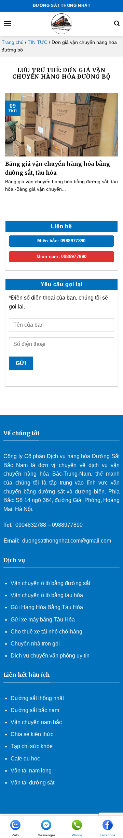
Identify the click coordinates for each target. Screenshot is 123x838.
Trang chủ (13, 42)
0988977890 (67, 525)
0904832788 (30, 525)
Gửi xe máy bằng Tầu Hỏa (43, 619)
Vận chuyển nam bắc (36, 722)
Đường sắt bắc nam (35, 710)
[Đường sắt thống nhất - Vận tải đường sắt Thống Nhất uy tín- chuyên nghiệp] (61, 24)
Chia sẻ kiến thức (32, 734)
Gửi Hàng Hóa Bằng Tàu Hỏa (47, 607)
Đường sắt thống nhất (37, 698)
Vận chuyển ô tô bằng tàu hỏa (47, 595)
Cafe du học (25, 758)
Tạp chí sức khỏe (32, 746)
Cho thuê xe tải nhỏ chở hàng (46, 632)
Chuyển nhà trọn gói (35, 644)
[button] (7, 23)
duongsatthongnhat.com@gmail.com (66, 541)
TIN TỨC (37, 42)
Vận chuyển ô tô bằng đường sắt (50, 583)
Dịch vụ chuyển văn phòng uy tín (50, 656)
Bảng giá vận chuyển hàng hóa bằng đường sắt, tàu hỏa (57, 168)
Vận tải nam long (31, 770)
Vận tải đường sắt (33, 782)
